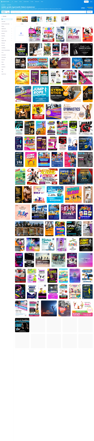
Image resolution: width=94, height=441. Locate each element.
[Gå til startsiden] (4, 2)
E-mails (8, 12)
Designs (3, 11)
